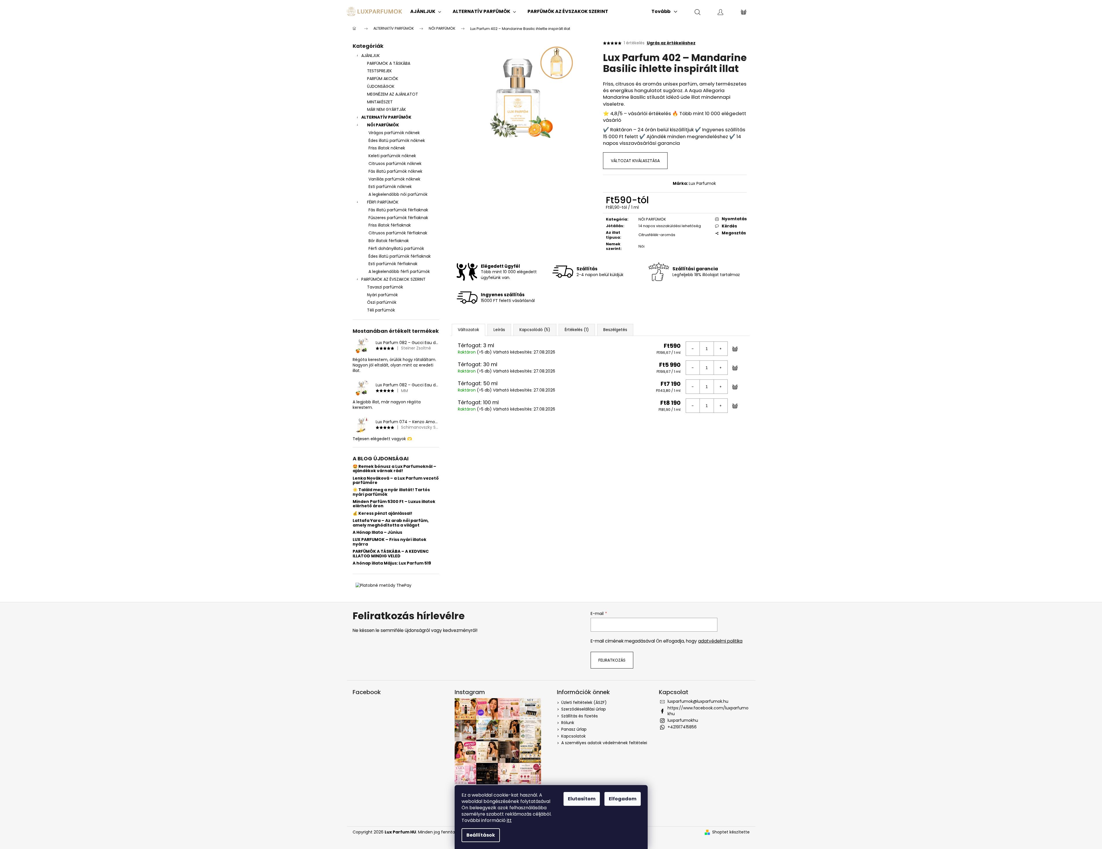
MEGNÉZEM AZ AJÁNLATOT (392, 94)
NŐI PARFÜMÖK (383, 125)
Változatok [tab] (468, 330)
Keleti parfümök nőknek (392, 156)
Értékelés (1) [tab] (577, 330)
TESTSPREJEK (379, 71)
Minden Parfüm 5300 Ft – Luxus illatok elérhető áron (394, 503)
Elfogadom (622, 798)
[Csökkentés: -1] (693, 349)
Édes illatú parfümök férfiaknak (399, 256)
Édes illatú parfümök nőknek (396, 140)
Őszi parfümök (381, 302)
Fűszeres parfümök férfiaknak (398, 218)
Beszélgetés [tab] (615, 330)
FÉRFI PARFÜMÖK (382, 202)
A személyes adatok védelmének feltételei (604, 743)
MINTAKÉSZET (380, 102)
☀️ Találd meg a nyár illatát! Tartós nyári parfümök (391, 492)
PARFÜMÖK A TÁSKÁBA (388, 63)
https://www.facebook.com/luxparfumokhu (708, 710)
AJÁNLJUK (370, 55)
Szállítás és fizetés (579, 716)
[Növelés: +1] (720, 349)
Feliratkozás (611, 660)
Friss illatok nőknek (386, 148)
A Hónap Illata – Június (377, 532)
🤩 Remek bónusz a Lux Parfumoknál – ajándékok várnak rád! (394, 468)
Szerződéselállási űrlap (583, 709)
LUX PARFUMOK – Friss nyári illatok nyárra (389, 541)
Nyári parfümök (382, 295)
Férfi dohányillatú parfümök (396, 248)
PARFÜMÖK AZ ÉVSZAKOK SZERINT (393, 279)
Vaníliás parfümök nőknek (394, 179)
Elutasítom (582, 798)
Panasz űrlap (574, 729)
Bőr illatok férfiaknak (388, 241)
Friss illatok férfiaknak (389, 225)
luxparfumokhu (683, 720)
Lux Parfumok (702, 183)
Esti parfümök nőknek (390, 186)
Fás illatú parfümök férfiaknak (398, 210)
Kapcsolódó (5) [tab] (534, 330)
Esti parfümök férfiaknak (392, 264)
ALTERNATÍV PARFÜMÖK (386, 117)
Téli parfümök (381, 310)
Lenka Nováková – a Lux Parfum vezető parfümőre (396, 480)
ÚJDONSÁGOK (380, 86)
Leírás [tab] (499, 330)
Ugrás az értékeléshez (671, 43)
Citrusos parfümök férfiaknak (397, 233)
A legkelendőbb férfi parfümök (399, 271)
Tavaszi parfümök (385, 287)
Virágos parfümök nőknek (394, 133)
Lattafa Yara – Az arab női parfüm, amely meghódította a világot (391, 522)
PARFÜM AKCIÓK (382, 78)
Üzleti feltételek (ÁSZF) (584, 702)
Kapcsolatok (573, 736)
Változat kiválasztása (635, 161)
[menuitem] (425, 11)
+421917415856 (682, 727)
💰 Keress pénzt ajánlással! (382, 513)
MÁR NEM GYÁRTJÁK (386, 109)
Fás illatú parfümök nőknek (395, 171)
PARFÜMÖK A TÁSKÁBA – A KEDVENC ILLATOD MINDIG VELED (391, 553)
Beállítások (480, 835)
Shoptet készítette (731, 832)
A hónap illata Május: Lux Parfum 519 (392, 563)
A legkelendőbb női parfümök (398, 194)
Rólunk (567, 722)
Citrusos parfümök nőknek (394, 163)
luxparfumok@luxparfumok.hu (698, 701)
